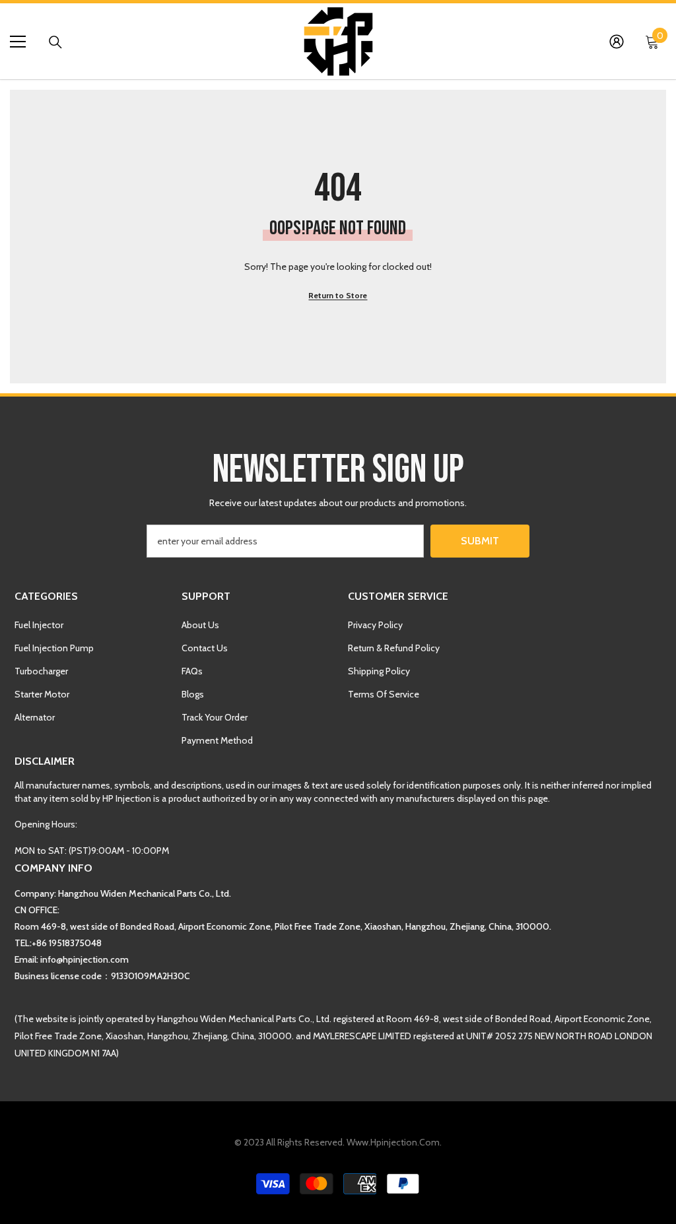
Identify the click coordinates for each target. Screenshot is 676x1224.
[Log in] (616, 41)
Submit (480, 540)
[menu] (18, 41)
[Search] (55, 42)
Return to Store (337, 295)
